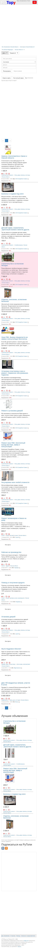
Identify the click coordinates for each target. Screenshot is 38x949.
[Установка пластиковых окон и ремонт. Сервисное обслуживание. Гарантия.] (7, 364)
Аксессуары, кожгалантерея (23, 664)
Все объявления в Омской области (10, 46)
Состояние (6, 62)
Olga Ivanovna (17, 668)
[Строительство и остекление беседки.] (7, 257)
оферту (19, 946)
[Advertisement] (19, 25)
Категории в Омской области (27, 46)
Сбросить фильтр (18, 71)
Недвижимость (4, 700)
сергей (17, 633)
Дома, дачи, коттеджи (15, 700)
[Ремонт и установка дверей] (7, 404)
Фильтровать (7, 71)
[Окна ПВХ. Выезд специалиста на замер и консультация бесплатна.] (7, 330)
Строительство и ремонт (7, 175)
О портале (12, 935)
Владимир (18, 601)
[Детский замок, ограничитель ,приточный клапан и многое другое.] (7, 221)
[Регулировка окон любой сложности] (7, 476)
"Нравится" (13, 53)
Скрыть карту (7, 78)
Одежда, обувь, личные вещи (8, 664)
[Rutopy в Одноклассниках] (6, 848)
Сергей (17, 537)
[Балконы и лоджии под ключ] (7, 187)
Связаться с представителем (28, 935)
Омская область (18, 49)
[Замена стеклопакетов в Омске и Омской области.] (7, 149)
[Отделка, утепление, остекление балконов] (7, 293)
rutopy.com (26, 940)
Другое (8, 565)
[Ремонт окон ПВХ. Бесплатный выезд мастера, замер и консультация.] (7, 436)
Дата (4, 53)
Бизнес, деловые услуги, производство (15, 598)
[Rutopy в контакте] (3, 848)
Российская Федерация (7, 49)
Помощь (18, 935)
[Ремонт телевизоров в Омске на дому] (7, 511)
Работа (3, 565)
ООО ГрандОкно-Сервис (21, 178)
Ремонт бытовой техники (12, 535)
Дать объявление (5, 935)
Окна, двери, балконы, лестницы (22, 175)
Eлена (16, 701)
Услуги (3, 535)
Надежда (16, 567)
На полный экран (18, 78)
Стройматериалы (19, 245)
